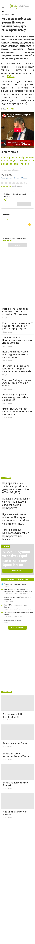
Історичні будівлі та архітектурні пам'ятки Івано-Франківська (16, 558)
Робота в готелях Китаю (15, 743)
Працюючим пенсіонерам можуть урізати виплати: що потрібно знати (16, 354)
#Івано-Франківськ (6, 178)
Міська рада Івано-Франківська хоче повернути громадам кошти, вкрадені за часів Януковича (17, 160)
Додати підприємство (17, 627)
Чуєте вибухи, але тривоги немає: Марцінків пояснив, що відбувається (17, 411)
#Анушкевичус (25, 178)
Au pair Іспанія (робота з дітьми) (15, 813)
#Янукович (17, 178)
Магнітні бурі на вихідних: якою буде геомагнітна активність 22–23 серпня (15, 312)
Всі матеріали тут (17, 571)
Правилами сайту (7, 240)
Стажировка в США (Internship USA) (12, 715)
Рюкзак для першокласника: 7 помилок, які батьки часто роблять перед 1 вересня (17, 326)
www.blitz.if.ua (6, 175)
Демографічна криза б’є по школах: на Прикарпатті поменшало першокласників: (16, 369)
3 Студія (11, 108)
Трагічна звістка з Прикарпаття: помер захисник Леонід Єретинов (17, 340)
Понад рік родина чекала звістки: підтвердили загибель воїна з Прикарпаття (16, 503)
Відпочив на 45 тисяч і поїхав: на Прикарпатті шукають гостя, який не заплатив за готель (15, 519)
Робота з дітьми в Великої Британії (16, 784)
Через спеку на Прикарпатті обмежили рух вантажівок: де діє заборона (17, 397)
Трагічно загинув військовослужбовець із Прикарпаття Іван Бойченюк (15, 534)
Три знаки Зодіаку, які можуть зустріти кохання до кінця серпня (17, 383)
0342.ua (10, 76)
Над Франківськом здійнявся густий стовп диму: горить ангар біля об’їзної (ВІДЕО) (15, 487)
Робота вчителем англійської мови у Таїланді (17, 755)
